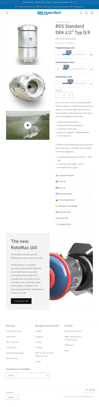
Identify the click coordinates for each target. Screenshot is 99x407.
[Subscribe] (46, 376)
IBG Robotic (69, 345)
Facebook (39, 347)
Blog (66, 350)
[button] (7, 13)
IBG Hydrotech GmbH (73, 331)
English (11, 397)
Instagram (39, 337)
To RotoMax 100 (21, 301)
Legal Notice (11, 337)
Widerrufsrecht (12, 358)
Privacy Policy (11, 347)
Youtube (38, 342)
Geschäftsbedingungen (15, 353)
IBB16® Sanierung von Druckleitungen (73, 338)
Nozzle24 (70, 396)
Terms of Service (12, 342)
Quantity (59, 90)
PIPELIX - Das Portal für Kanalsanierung (44, 354)
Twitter (38, 361)
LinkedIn (38, 331)
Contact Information (14, 331)
